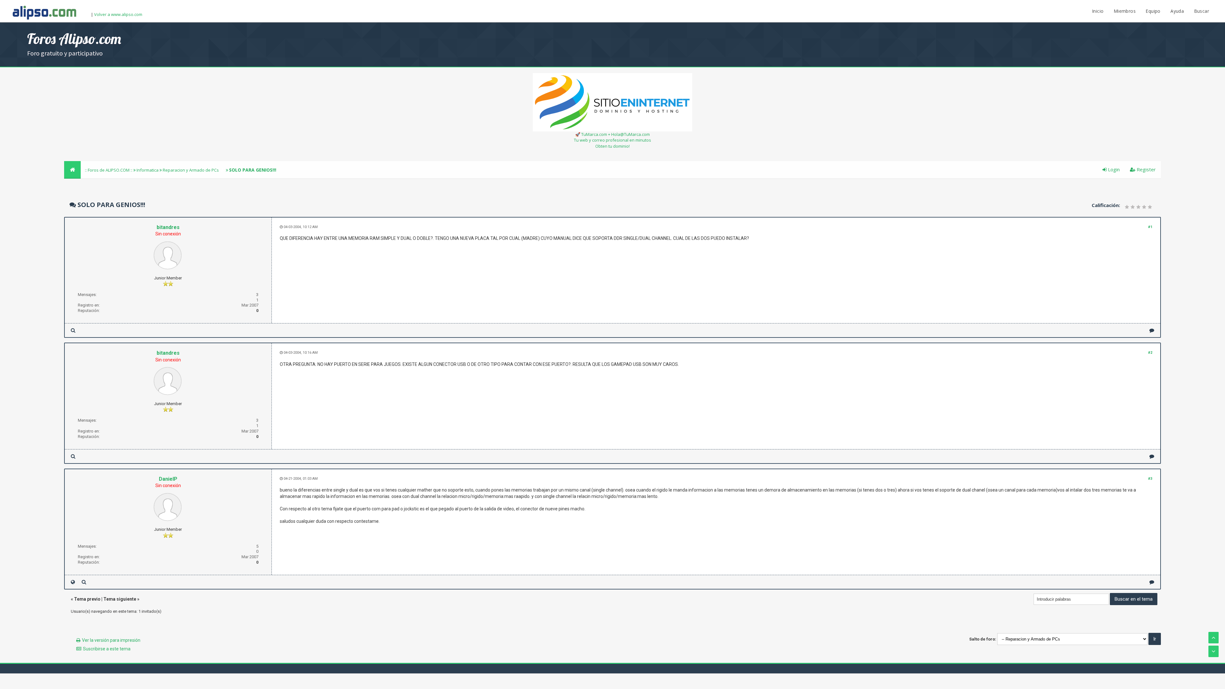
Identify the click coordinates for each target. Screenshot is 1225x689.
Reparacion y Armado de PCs (191, 170)
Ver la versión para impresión (111, 640)
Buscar (1201, 11)
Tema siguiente (119, 599)
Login (1113, 169)
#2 (1150, 353)
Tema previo (87, 599)
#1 (1150, 227)
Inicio (1097, 11)
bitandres (168, 227)
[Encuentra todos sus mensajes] (73, 330)
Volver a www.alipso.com (118, 14)
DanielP (168, 479)
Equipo (1153, 11)
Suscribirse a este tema (106, 648)
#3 (1150, 479)
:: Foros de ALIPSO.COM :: (109, 170)
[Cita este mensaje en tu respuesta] (1151, 330)
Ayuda (1177, 11)
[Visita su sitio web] (73, 582)
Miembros (1125, 11)
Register (1145, 169)
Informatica (148, 170)
